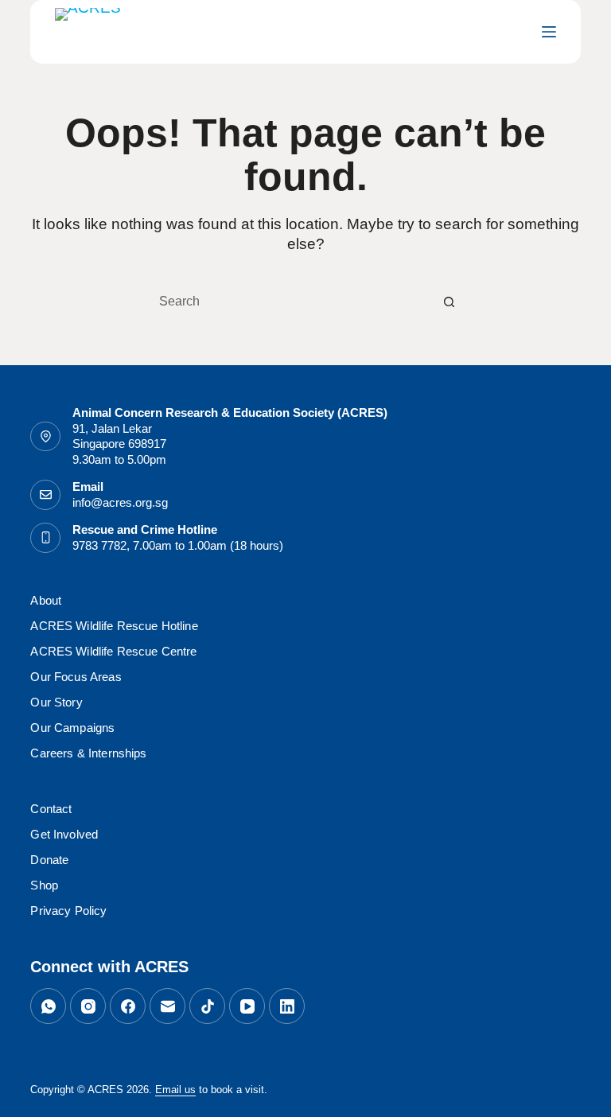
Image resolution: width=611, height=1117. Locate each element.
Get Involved (64, 834)
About (45, 600)
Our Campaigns (72, 727)
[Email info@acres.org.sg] (45, 495)
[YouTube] (247, 1006)
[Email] (167, 1006)
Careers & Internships (88, 753)
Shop (44, 885)
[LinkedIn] (287, 1006)
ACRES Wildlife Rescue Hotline (113, 625)
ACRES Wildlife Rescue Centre (113, 651)
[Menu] (549, 32)
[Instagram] (88, 1006)
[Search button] (449, 301)
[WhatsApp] (48, 1006)
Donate (49, 859)
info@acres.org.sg (120, 502)
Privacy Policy (68, 910)
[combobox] (290, 301)
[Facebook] (128, 1006)
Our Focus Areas (75, 676)
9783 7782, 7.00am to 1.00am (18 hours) (177, 545)
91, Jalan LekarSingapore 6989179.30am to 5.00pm (119, 444)
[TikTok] (207, 1006)
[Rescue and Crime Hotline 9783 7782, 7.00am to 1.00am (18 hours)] (45, 538)
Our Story (56, 702)
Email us (175, 1090)
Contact (51, 808)
